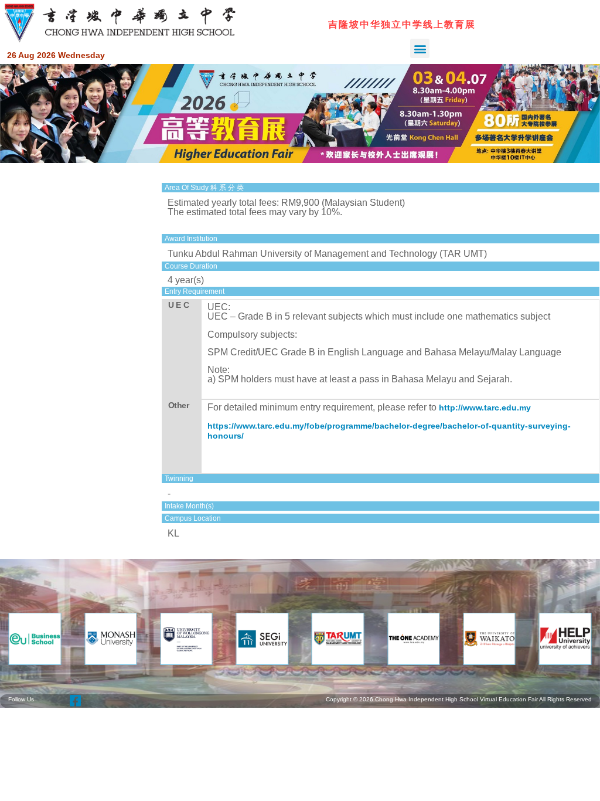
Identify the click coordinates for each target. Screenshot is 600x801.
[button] (419, 48)
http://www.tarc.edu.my (485, 407)
